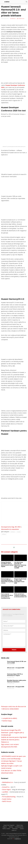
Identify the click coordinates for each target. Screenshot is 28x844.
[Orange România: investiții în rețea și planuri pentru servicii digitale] (7, 558)
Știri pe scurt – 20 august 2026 (15, 686)
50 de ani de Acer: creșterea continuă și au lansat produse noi (20, 595)
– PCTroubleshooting (8, 797)
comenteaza (21, 18)
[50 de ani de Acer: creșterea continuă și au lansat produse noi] (20, 589)
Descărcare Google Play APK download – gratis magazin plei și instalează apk (12, 732)
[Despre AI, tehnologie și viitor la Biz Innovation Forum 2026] (20, 574)
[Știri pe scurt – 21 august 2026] (3, 668)
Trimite (14, 650)
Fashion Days (6, 721)
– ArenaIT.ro (5, 787)
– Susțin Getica (6, 799)
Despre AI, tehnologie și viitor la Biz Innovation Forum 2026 (20, 581)
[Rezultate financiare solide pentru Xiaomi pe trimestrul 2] (3, 681)
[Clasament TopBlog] (14, 808)
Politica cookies (6, 828)
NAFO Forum (6, 801)
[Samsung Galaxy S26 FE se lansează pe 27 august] (3, 675)
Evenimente (13, 18)
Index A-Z (14, 830)
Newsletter (15, 828)
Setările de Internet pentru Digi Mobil (14, 737)
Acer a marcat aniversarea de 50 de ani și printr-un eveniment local (7, 596)
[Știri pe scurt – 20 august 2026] (3, 687)
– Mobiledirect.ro (7, 782)
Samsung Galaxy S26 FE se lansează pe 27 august (15, 674)
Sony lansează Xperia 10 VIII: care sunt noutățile (16, 662)
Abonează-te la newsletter (10, 529)
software (4, 534)
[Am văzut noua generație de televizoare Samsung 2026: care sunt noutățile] (20, 558)
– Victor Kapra (6, 790)
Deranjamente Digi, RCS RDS (11, 527)
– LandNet (4, 792)
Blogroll (5, 827)
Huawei (18, 531)
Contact (22, 828)
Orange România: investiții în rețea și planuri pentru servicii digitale (7, 564)
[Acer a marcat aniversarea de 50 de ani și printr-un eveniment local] (7, 589)
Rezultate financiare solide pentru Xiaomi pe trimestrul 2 (16, 681)
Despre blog (20, 825)
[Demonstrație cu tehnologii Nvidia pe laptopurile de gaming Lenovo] (7, 574)
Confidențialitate (19, 827)
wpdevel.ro (18, 838)
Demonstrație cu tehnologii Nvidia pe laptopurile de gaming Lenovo (7, 581)
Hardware (13, 531)
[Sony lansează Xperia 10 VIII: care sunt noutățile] (3, 662)
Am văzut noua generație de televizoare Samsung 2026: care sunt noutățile (20, 565)
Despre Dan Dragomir (9, 825)
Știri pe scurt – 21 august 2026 (15, 667)
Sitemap (11, 827)
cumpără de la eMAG (9, 718)
